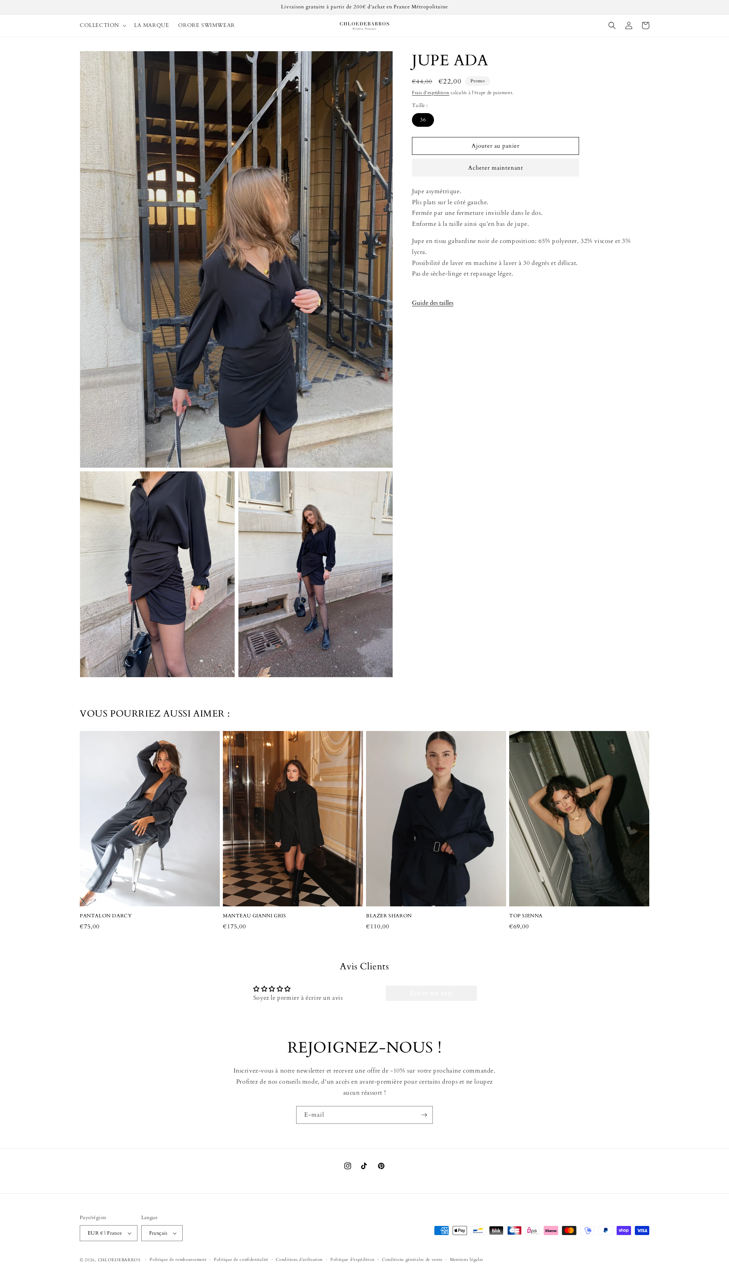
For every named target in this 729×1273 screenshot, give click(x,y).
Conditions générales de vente (412, 1259)
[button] (102, 25)
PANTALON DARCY (106, 916)
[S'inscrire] (424, 1115)
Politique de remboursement (178, 1259)
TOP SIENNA (526, 916)
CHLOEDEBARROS (119, 1260)
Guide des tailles (432, 303)
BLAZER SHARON (389, 916)
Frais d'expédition (431, 93)
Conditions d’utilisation (299, 1259)
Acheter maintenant (495, 168)
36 (423, 119)
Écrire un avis (431, 993)
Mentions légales (466, 1259)
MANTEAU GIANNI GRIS (254, 916)
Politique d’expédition (352, 1259)
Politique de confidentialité (241, 1259)
